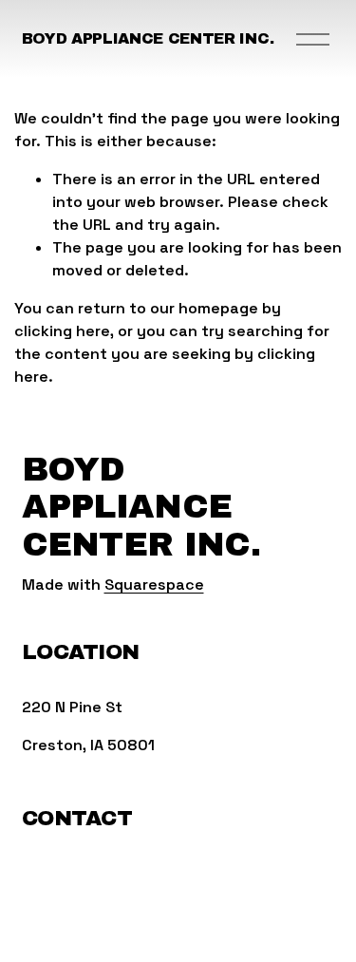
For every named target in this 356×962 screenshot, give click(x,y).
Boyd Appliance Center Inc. (148, 38)
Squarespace (154, 584)
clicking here (62, 331)
